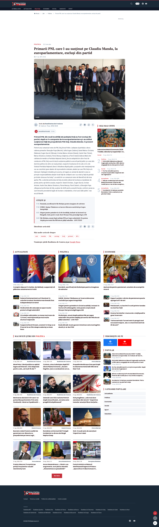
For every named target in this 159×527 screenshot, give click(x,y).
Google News (75, 242)
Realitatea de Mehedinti (44, 512)
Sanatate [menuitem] (63, 9)
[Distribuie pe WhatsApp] (88, 124)
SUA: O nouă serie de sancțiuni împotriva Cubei (84, 432)
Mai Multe (57, 476)
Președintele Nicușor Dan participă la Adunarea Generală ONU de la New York (86, 366)
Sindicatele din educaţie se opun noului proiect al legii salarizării (35, 309)
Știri (44, 13)
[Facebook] (143, 4)
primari (70, 236)
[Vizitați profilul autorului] (36, 125)
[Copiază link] (80, 124)
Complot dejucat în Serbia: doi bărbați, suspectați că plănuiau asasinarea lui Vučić (34, 288)
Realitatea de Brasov (73, 509)
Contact (26, 499)
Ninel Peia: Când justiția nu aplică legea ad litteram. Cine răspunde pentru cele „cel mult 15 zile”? (26, 366)
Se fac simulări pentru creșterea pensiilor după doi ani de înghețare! (112, 173)
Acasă (37, 13)
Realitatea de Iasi (57, 512)
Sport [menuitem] (71, 9)
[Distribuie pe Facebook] (84, 124)
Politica (50, 13)
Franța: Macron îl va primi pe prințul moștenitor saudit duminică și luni (24, 466)
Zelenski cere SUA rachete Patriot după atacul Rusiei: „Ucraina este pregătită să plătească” (56, 400)
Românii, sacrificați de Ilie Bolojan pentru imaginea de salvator (62, 204)
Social (99, 155)
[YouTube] (146, 4)
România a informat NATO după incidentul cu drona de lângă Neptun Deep (55, 433)
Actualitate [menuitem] (28, 9)
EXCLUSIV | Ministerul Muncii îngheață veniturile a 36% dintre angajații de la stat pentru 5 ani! (112, 163)
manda (43, 236)
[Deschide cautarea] (131, 4)
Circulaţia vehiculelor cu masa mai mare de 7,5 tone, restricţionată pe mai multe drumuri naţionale (37, 317)
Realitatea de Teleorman (87, 509)
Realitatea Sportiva (38, 509)
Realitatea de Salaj (100, 509)
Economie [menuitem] (46, 9)
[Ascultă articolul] (155, 513)
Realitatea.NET (27, 509)
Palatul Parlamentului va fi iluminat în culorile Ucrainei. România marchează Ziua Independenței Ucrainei (37, 300)
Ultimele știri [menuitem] (16, 9)
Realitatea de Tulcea (96, 512)
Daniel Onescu (36, 428)
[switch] (137, 4)
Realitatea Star (49, 509)
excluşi (56, 236)
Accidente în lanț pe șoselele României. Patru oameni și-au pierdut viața (112, 192)
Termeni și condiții (34, 499)
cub (36, 236)
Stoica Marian (96, 361)
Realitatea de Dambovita (30, 512)
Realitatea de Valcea (60, 509)
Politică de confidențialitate (48, 499)
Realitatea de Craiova (54, 124)
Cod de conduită (62, 499)
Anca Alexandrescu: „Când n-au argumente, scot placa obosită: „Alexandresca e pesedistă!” (55, 466)
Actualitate (104, 178)
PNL (50, 236)
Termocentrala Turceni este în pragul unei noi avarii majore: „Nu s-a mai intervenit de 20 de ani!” (127, 323)
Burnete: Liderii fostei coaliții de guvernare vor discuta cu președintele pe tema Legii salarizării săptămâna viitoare (25, 434)
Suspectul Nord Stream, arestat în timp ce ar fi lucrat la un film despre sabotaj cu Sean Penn (37, 327)
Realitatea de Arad (124, 509)
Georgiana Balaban (94, 461)
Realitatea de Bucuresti (70, 512)
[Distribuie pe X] (92, 124)
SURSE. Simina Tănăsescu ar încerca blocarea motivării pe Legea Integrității (62, 208)
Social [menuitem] (54, 9)
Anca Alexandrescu (65, 461)
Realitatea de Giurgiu (83, 512)
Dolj (63, 236)
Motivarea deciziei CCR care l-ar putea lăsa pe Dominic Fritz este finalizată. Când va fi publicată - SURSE (26, 401)
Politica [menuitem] (37, 9)
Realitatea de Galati (113, 509)
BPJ (77, 236)
